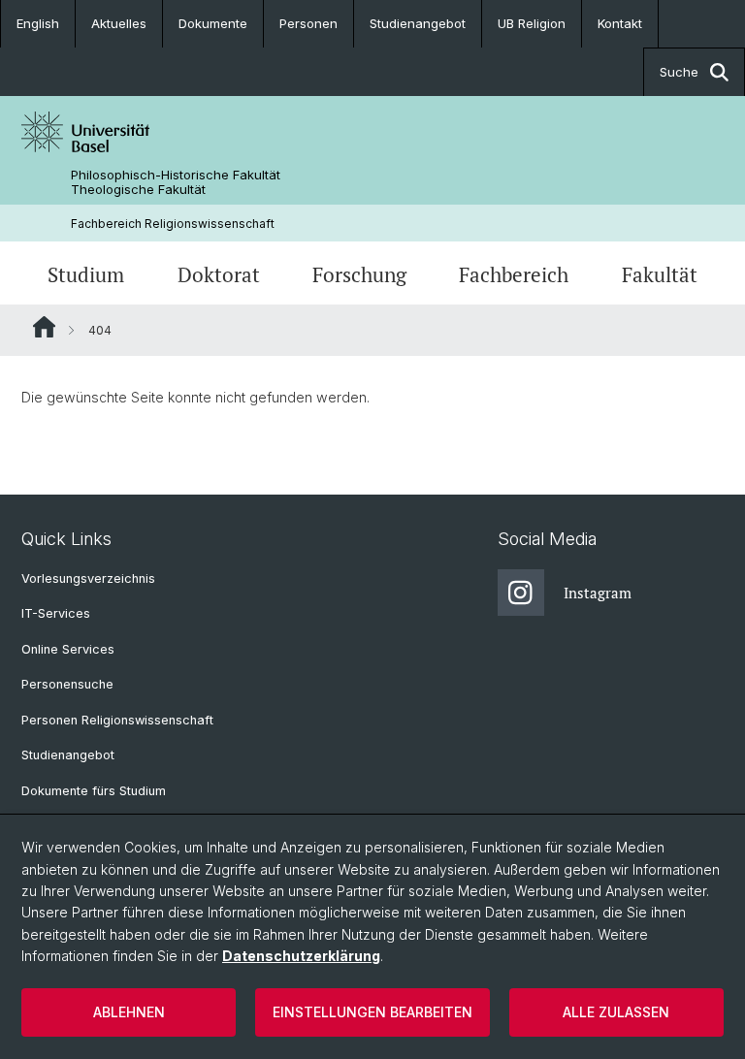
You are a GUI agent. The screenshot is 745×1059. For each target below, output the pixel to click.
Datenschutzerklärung (301, 955)
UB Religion (532, 23)
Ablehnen (129, 1012)
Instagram (598, 592)
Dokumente (212, 23)
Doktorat (219, 275)
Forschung (359, 275)
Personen (308, 23)
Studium (86, 275)
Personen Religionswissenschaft (117, 720)
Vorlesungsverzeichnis (88, 578)
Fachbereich (513, 275)
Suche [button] (679, 72)
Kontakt (620, 23)
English (37, 23)
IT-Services (55, 613)
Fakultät (659, 275)
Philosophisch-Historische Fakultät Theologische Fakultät (175, 182)
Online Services (67, 649)
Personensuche (67, 684)
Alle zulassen (616, 1012)
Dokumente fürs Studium (93, 791)
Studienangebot (418, 23)
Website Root (44, 326)
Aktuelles (118, 23)
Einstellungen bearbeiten (372, 1012)
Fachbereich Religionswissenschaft (173, 223)
